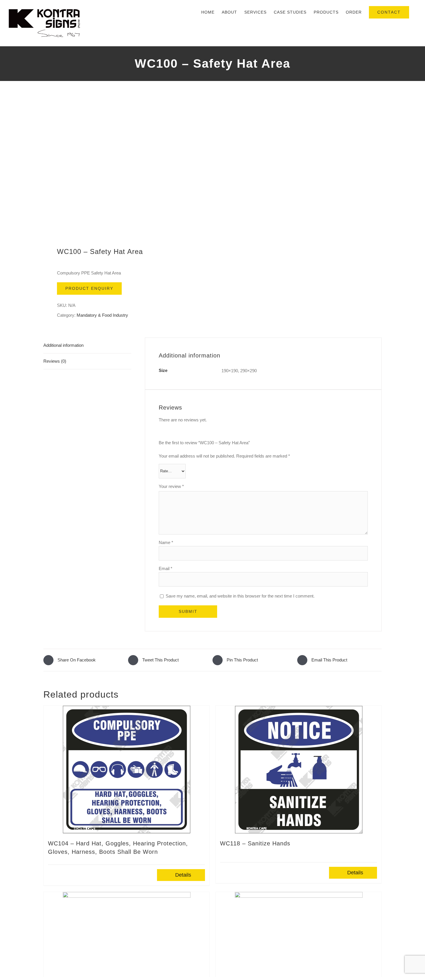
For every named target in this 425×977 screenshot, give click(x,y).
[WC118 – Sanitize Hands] (298, 770)
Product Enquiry (89, 288)
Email (165, 568)
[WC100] (124, 168)
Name (166, 542)
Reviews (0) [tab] (54, 361)
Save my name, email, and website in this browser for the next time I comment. (240, 595)
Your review (171, 486)
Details (183, 875)
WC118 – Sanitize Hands (255, 843)
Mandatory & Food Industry (102, 315)
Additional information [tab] (63, 345)
